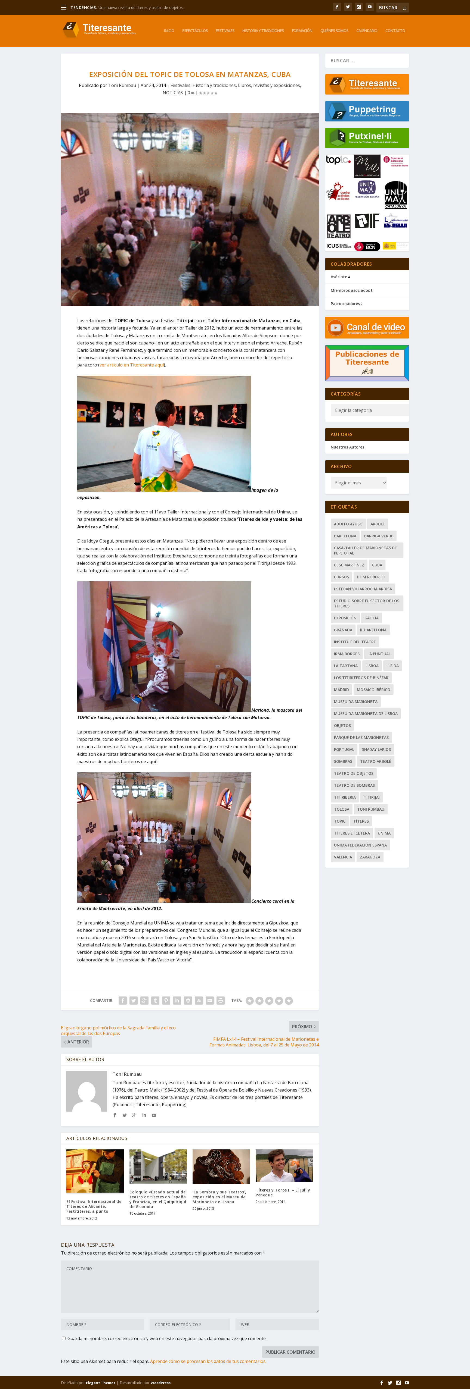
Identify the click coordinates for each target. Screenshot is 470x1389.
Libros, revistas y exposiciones (269, 85)
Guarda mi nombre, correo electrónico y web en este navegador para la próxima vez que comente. (167, 1338)
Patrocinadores (345, 303)
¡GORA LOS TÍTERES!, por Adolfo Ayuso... (134, 7)
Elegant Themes (100, 1382)
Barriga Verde (378, 535)
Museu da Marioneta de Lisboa (366, 713)
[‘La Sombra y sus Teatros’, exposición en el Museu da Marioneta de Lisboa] (221, 1166)
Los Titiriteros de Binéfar (361, 677)
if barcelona (373, 629)
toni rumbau (370, 809)
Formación (302, 31)
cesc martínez (349, 564)
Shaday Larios (376, 749)
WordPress (161, 1382)
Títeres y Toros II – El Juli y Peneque (283, 1192)
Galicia (371, 617)
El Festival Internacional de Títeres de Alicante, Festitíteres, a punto (93, 1206)
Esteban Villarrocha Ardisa (363, 588)
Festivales (225, 31)
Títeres (361, 821)
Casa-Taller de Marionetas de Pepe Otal (365, 550)
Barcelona (345, 535)
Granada (343, 629)
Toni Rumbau (122, 85)
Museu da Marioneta (356, 701)
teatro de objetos (353, 773)
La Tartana (346, 665)
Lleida (392, 665)
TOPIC (339, 821)
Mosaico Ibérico (373, 689)
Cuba (377, 564)
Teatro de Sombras (354, 785)
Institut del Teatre (355, 641)
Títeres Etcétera (352, 833)
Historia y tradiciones (263, 31)
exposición (345, 617)
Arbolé (377, 523)
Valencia (343, 857)
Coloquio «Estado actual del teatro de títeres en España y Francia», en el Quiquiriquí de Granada (158, 1199)
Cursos (341, 576)
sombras (343, 761)
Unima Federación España (360, 845)
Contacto (395, 31)
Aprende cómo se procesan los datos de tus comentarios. (208, 1361)
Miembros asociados (350, 290)
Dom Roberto (371, 576)
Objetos (342, 725)
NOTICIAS (173, 93)
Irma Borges (347, 653)
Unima (384, 833)
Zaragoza (370, 857)
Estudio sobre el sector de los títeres (366, 603)
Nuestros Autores (347, 447)
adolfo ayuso (348, 523)
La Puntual (379, 653)
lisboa (372, 665)
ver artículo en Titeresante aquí (132, 365)
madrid (341, 689)
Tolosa (341, 809)
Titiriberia (345, 797)
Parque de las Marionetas (361, 737)
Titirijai (372, 797)
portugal (344, 749)
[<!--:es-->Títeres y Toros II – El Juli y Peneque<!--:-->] (284, 1165)
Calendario (366, 31)
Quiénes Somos (334, 31)
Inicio (169, 31)
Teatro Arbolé (375, 761)
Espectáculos (195, 31)
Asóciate (339, 276)
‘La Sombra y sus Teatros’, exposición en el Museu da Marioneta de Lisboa (219, 1196)
